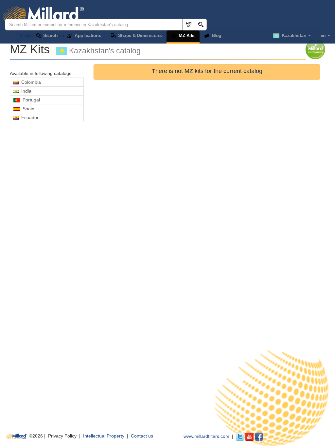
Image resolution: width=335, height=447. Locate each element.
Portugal (30, 99)
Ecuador (29, 117)
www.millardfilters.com (206, 436)
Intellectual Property (104, 435)
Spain (27, 108)
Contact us (142, 435)
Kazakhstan (293, 35)
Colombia (30, 82)
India (25, 91)
